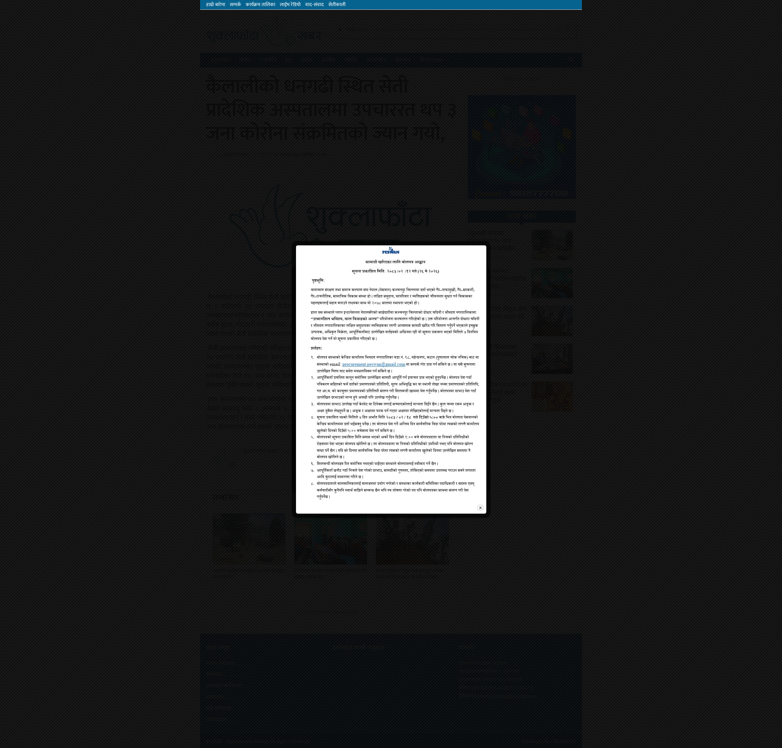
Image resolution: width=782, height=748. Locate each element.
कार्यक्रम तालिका (260, 5)
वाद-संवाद (314, 5)
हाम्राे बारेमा (215, 5)
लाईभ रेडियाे (290, 5)
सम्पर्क (235, 5)
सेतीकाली (336, 5)
